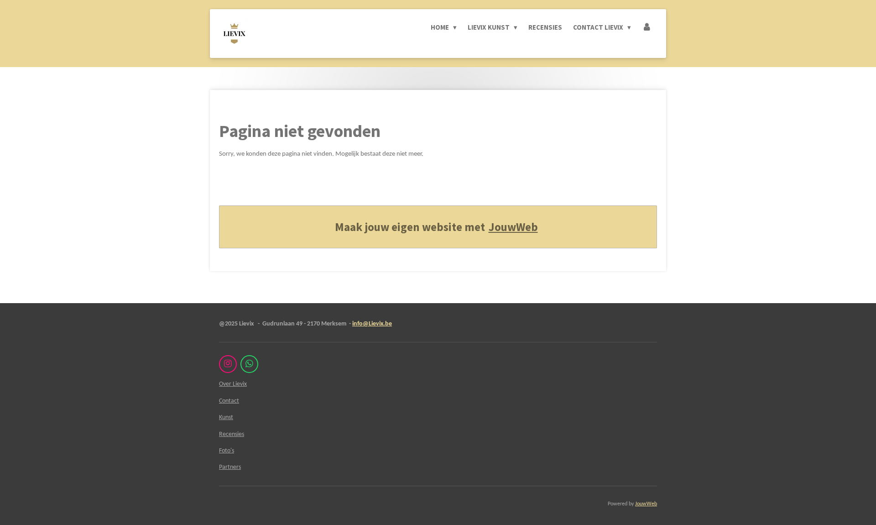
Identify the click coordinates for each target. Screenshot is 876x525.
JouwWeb (513, 227)
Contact (229, 401)
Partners (230, 467)
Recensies (231, 434)
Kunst (226, 417)
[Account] (646, 27)
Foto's (226, 450)
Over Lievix (233, 384)
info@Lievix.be (372, 323)
